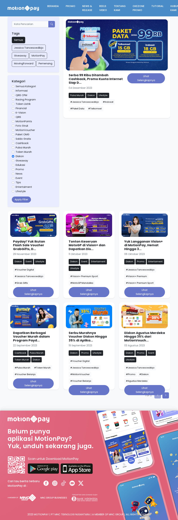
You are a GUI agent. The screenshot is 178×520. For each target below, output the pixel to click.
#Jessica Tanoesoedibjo (84, 101)
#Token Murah (42, 367)
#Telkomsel (95, 108)
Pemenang (45, 63)
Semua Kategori (26, 86)
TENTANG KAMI (120, 8)
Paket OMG (22, 134)
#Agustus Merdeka (136, 380)
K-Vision (21, 112)
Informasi (22, 90)
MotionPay (38, 55)
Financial (21, 108)
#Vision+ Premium (136, 276)
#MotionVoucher (80, 374)
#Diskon (144, 374)
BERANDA (53, 6)
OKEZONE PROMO (138, 8)
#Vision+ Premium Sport (84, 276)
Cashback (22, 143)
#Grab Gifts (21, 282)
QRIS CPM (21, 95)
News (19, 173)
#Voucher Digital (24, 269)
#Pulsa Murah (22, 367)
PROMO (70, 6)
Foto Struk (22, 125)
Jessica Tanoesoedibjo (28, 48)
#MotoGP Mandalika (81, 282)
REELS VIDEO (103, 8)
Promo (20, 169)
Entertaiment (24, 187)
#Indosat (108, 101)
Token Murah (24, 152)
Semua (18, 40)
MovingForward (23, 63)
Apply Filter (21, 199)
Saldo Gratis (23, 139)
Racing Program (26, 99)
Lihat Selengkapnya (146, 78)
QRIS (18, 117)
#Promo (130, 374)
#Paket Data (77, 108)
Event (19, 178)
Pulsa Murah (23, 147)
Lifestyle (21, 191)
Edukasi (20, 165)
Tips (18, 182)
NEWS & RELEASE (87, 8)
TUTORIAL (157, 6)
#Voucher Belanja (25, 374)
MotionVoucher (25, 130)
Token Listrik (23, 104)
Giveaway (20, 55)
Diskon (20, 156)
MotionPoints (24, 121)
